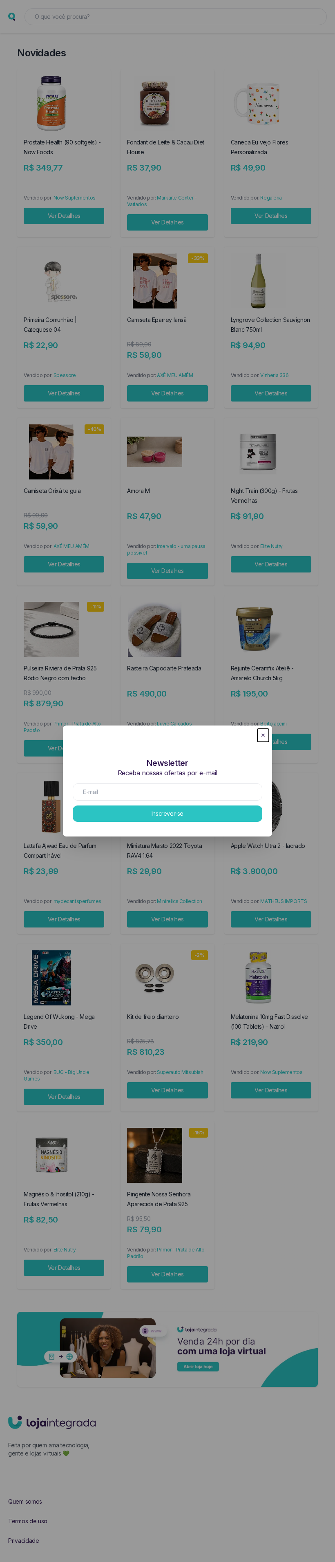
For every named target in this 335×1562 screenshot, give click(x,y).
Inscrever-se (167, 813)
